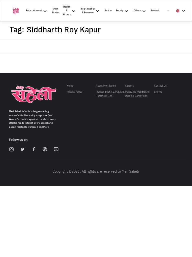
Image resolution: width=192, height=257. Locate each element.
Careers (129, 86)
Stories (158, 92)
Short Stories (55, 11)
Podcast (155, 10)
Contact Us (160, 86)
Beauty (119, 10)
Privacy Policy (74, 92)
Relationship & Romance (87, 11)
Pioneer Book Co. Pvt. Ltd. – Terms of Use (110, 94)
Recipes (108, 10)
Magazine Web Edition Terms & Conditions (137, 94)
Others (137, 10)
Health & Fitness (67, 11)
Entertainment (34, 10)
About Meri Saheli (106, 86)
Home (70, 86)
